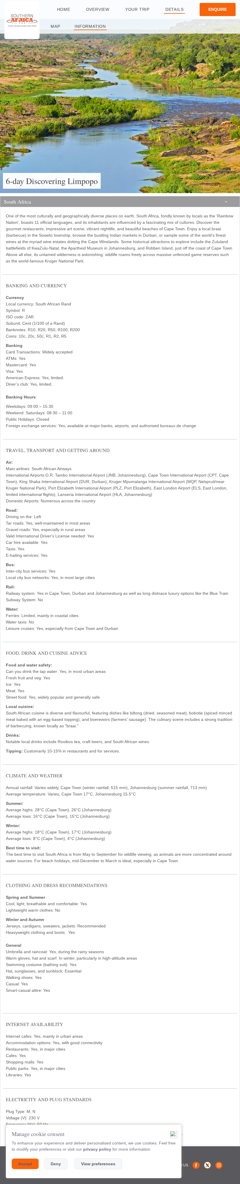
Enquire (217, 9)
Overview (97, 9)
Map (55, 26)
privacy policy (97, 1149)
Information (90, 26)
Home (63, 9)
